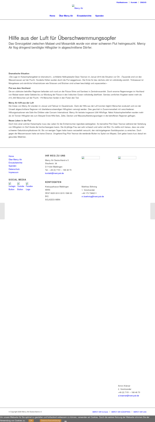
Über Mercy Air (15, 159)
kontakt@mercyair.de (54, 173)
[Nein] (65, 421)
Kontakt (134, 2)
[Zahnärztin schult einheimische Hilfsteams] (152, 211)
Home (11, 156)
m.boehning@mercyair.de (93, 196)
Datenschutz (14, 169)
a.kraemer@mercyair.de (128, 395)
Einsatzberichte (15, 162)
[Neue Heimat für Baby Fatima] (2, 211)
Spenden (12, 165)
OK (31, 420)
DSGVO (143, 2)
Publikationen (122, 2)
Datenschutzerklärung (50, 420)
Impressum (13, 172)
